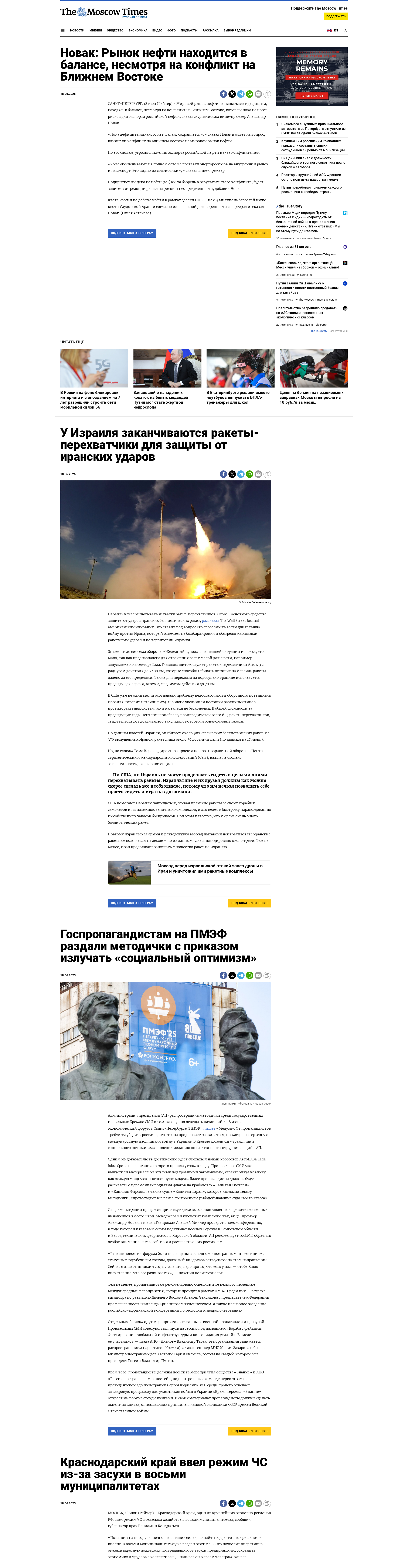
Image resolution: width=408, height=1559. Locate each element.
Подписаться (204, 804)
